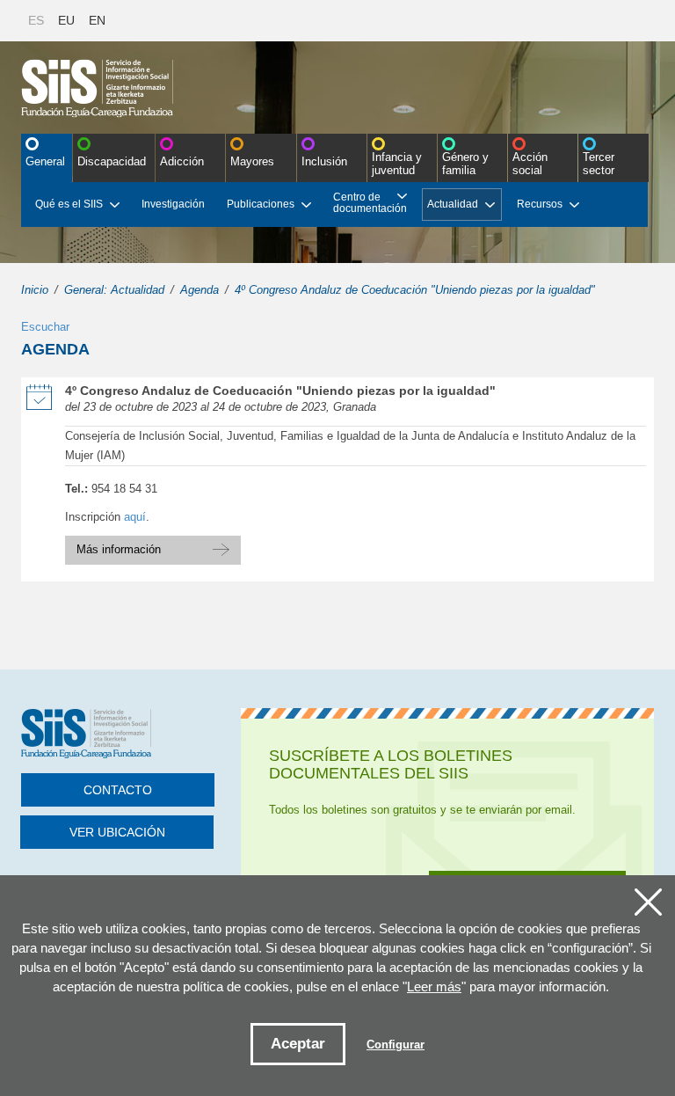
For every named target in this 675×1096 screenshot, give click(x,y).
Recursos (539, 204)
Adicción (182, 161)
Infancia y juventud (397, 163)
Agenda (199, 289)
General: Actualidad (114, 289)
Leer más (434, 986)
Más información (153, 546)
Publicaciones (260, 204)
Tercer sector (598, 163)
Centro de (370, 203)
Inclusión (324, 161)
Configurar (396, 1044)
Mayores (252, 161)
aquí (135, 516)
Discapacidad (111, 161)
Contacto (117, 790)
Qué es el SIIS (69, 204)
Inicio (34, 289)
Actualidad (452, 204)
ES (36, 20)
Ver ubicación (117, 832)
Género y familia (465, 163)
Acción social (530, 163)
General (45, 161)
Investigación (173, 204)
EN (97, 20)
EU (66, 20)
